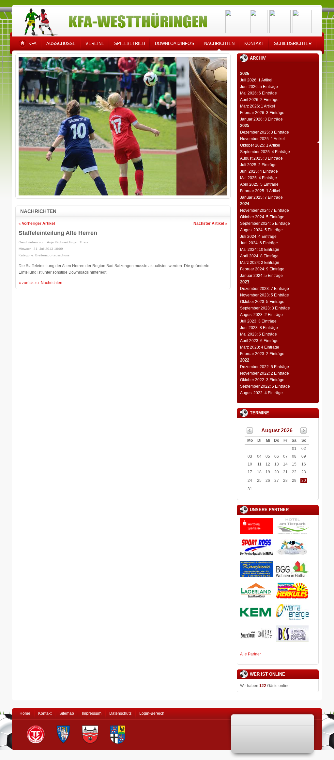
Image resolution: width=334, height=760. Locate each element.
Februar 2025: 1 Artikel (260, 191)
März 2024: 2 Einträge (259, 262)
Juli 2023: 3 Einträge (258, 321)
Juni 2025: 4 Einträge (259, 171)
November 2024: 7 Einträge (264, 210)
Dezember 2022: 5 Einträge (264, 367)
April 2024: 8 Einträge (259, 256)
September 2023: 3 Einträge (265, 308)
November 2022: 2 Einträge (264, 373)
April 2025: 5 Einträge (259, 184)
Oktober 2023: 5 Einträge (262, 301)
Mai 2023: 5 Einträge (258, 334)
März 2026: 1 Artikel (257, 106)
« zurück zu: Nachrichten (40, 282)
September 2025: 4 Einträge (265, 152)
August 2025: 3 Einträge (261, 158)
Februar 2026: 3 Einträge (262, 112)
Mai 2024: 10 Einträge (259, 249)
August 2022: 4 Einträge (261, 393)
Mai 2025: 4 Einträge (258, 178)
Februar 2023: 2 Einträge (262, 353)
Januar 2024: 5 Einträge (261, 275)
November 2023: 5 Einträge (264, 295)
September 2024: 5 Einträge (265, 223)
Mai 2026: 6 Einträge (258, 93)
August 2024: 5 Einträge (261, 230)
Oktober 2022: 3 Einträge (262, 380)
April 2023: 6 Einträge (259, 340)
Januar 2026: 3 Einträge (261, 119)
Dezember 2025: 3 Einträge (264, 132)
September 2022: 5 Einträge (265, 386)
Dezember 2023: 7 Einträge (264, 288)
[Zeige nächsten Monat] (303, 432)
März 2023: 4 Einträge (259, 347)
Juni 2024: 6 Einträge (259, 243)
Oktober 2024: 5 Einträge (262, 217)
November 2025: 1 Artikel (262, 138)
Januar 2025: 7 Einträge (261, 197)
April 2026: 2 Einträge (259, 99)
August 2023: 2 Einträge (261, 314)
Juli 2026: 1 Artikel (256, 80)
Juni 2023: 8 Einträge (259, 327)
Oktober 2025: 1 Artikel (260, 145)
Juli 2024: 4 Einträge (258, 236)
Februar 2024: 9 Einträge (262, 269)
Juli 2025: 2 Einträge (258, 165)
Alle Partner (250, 654)
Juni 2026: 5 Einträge (259, 86)
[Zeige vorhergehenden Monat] (250, 432)
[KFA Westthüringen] (113, 20)
